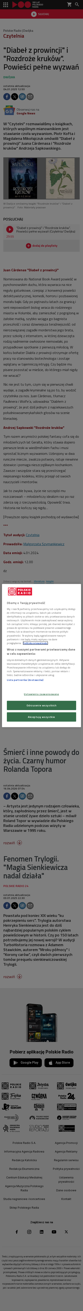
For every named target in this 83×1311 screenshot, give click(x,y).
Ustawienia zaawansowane (41, 694)
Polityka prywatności (35, 643)
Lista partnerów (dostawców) (25, 680)
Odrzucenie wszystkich (42, 705)
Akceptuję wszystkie (41, 717)
